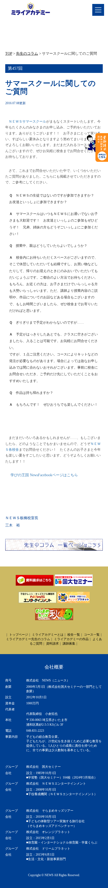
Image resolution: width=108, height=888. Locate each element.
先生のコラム (27, 54)
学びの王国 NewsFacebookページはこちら (44, 475)
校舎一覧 (73, 634)
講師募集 (69, 643)
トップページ (18, 634)
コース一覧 (92, 634)
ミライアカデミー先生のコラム (28, 639)
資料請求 (52, 643)
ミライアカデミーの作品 (71, 639)
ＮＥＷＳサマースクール (27, 121)
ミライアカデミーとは (47, 634)
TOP (8, 54)
